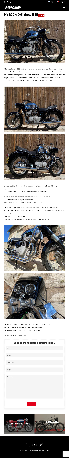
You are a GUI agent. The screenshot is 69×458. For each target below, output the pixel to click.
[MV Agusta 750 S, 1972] (19, 424)
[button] (64, 7)
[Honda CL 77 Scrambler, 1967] (49, 424)
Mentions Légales (43, 451)
